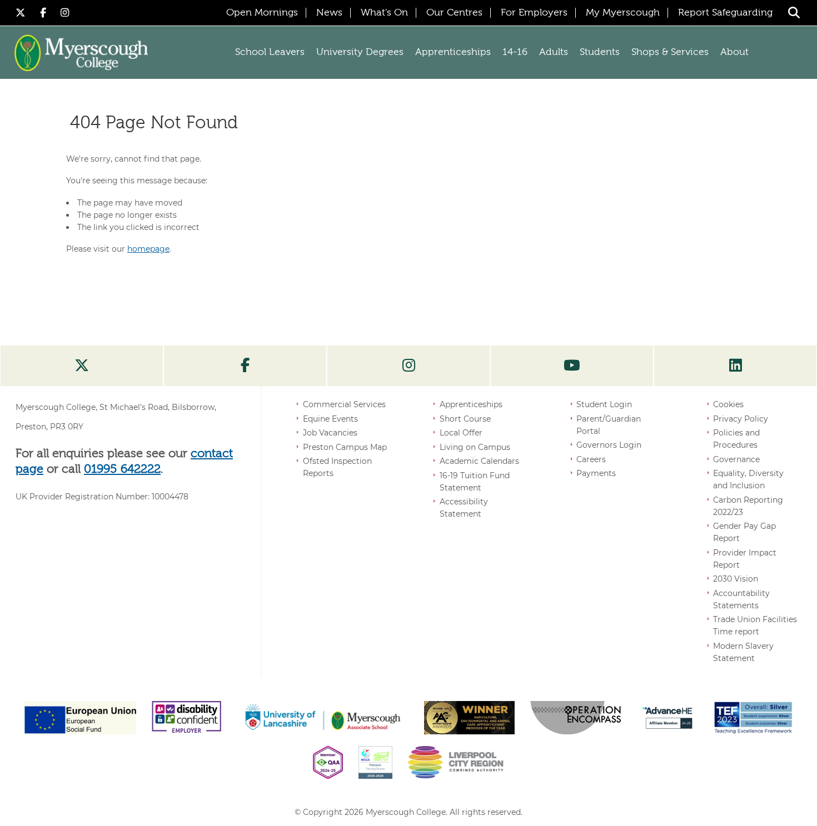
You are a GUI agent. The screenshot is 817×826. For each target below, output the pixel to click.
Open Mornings (262, 13)
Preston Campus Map (345, 447)
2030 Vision (735, 579)
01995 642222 (122, 469)
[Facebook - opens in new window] (44, 12)
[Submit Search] (794, 12)
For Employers (534, 13)
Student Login (604, 404)
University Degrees (359, 52)
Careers (591, 459)
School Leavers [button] (270, 52)
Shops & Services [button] (670, 52)
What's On (384, 13)
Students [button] (600, 52)
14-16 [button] (514, 52)
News (329, 13)
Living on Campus (475, 447)
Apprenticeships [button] (453, 52)
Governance (736, 459)
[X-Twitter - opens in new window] (22, 12)
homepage (148, 249)
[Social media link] (81, 366)
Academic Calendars (479, 461)
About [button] (734, 52)
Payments (596, 473)
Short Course (465, 419)
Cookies (728, 404)
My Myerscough (623, 13)
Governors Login (608, 445)
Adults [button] (553, 52)
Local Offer (461, 433)
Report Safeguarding (725, 13)
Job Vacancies (330, 433)
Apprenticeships (471, 404)
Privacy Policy (740, 419)
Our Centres (454, 13)
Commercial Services (344, 404)
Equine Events (330, 419)
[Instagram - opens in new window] (65, 12)
